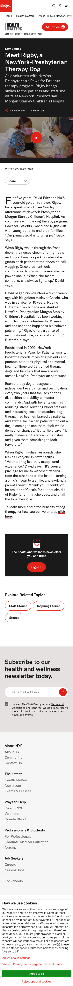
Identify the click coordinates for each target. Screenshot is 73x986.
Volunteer (12, 813)
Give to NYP (14, 808)
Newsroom (13, 785)
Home (8, 16)
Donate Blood (15, 819)
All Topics (53, 27)
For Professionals (18, 836)
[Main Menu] (66, 6)
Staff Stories (13, 49)
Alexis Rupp (25, 168)
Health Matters (25, 16)
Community (13, 757)
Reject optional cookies (36, 981)
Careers (11, 864)
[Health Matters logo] (13, 27)
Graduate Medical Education (26, 842)
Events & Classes (18, 791)
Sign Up (37, 567)
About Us (12, 752)
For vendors (14, 881)
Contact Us (13, 763)
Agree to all (36, 973)
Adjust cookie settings (16, 957)
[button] (36, 137)
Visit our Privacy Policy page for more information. (34, 964)
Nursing (11, 847)
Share (12, 181)
